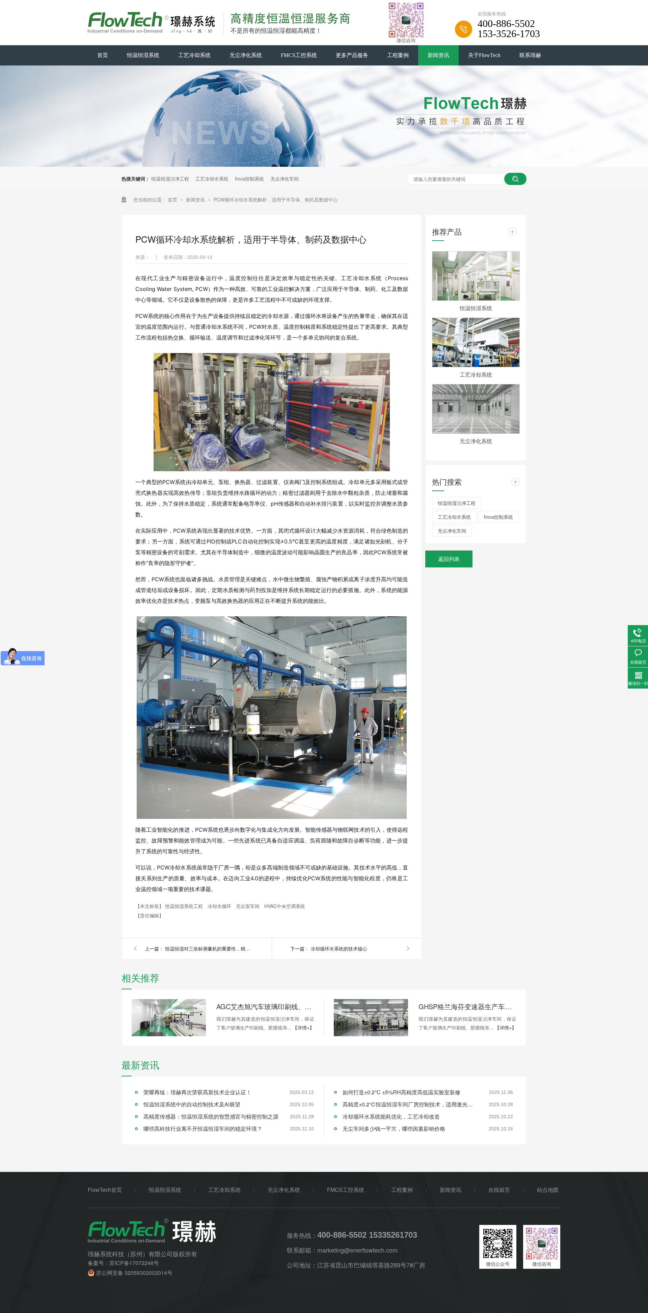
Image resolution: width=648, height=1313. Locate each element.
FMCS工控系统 (299, 55)
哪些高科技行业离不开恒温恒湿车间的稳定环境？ (202, 1128)
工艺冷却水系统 (211, 178)
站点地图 (548, 1190)
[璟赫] (187, 1230)
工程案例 (398, 55)
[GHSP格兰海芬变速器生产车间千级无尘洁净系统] (371, 1017)
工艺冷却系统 (194, 55)
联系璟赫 (530, 55)
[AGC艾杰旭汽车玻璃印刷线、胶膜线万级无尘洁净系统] (169, 1017)
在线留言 (499, 1190)
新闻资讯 (438, 55)
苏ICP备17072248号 (134, 1263)
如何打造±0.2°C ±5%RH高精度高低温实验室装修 (401, 1092)
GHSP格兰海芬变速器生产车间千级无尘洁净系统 (467, 1006)
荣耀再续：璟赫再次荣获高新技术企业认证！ (197, 1092)
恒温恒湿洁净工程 (170, 178)
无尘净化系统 (246, 55)
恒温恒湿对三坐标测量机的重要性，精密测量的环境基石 (209, 948)
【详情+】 (303, 1027)
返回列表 (449, 559)
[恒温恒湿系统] (475, 275)
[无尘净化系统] (475, 408)
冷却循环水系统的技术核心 (338, 948)
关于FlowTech (484, 55)
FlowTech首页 (105, 1190)
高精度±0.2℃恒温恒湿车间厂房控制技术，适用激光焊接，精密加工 (410, 1104)
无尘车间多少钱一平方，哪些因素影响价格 (394, 1128)
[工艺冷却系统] (475, 342)
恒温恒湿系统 (143, 55)
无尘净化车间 (284, 178)
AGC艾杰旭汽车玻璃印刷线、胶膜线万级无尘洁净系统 (265, 1006)
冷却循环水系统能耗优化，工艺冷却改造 (391, 1116)
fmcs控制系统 (249, 178)
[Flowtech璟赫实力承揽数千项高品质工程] (324, 164)
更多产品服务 (352, 55)
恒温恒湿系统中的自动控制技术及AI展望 (191, 1104)
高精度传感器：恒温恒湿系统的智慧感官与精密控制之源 (210, 1116)
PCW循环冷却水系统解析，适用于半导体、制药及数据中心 (276, 199)
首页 (102, 55)
